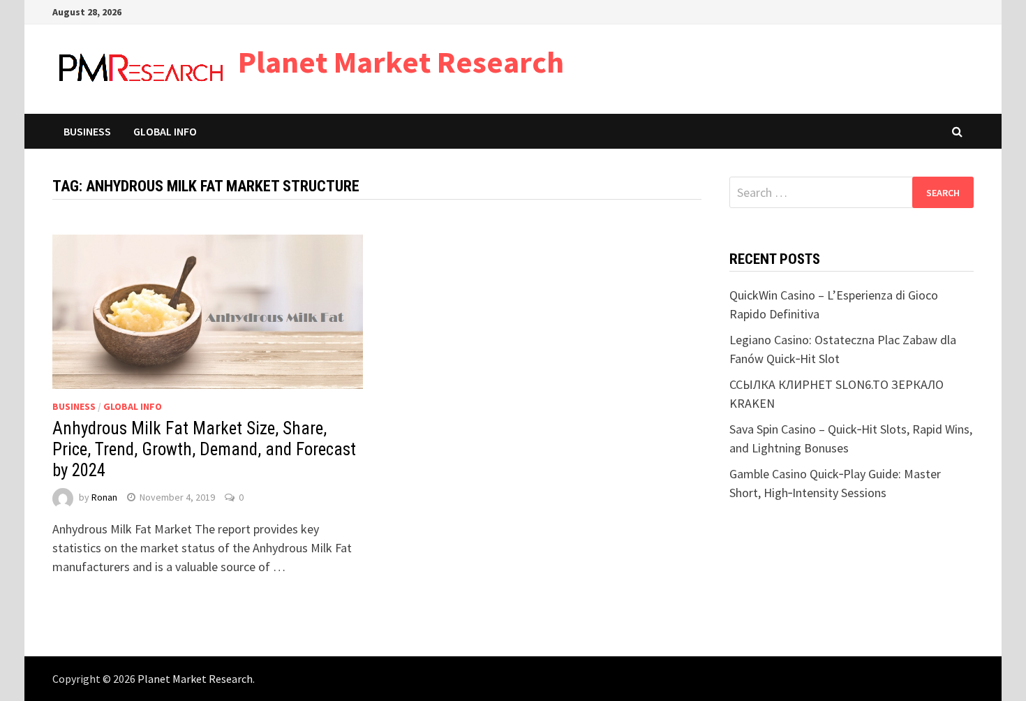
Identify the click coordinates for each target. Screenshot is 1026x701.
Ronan (104, 497)
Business (87, 131)
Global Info (165, 131)
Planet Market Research (401, 62)
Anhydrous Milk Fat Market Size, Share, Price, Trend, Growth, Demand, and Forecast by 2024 (204, 449)
